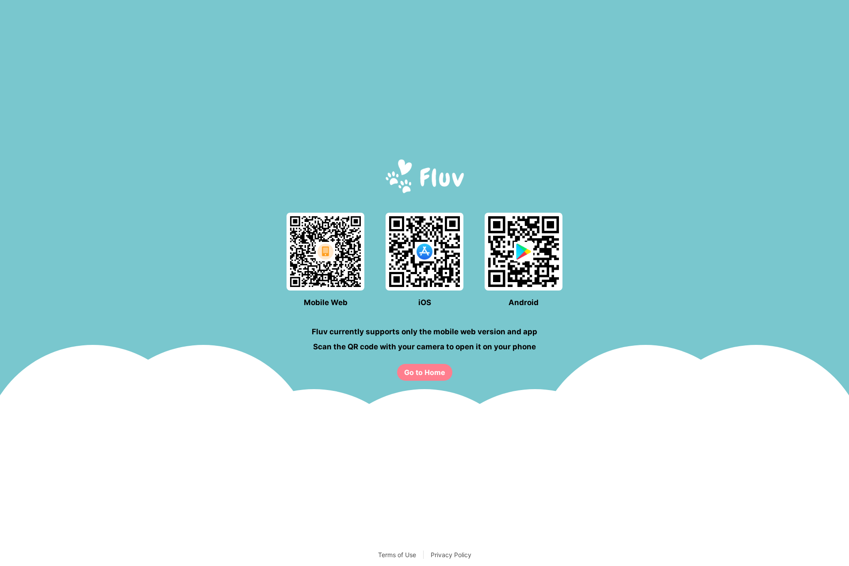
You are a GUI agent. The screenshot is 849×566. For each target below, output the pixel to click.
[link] (424, 372)
